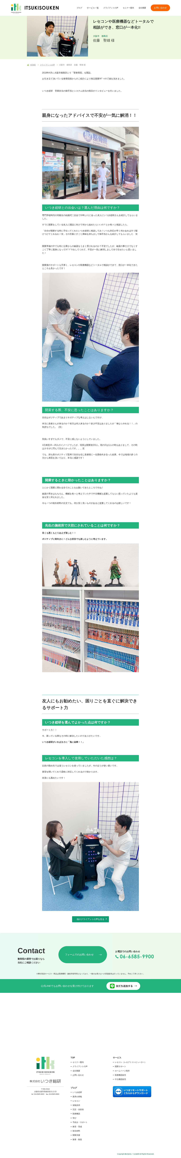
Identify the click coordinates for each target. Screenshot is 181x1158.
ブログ (79, 8)
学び (74, 1118)
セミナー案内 (128, 8)
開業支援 (76, 1135)
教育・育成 (77, 1127)
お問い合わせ (160, 8)
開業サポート (120, 1066)
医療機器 (76, 1114)
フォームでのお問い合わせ (79, 954)
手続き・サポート (80, 1122)
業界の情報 (77, 1097)
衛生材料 (76, 1131)
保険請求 (76, 1105)
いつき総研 (77, 1092)
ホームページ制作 (122, 1071)
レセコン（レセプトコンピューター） (130, 1062)
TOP (73, 1057)
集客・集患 (77, 1139)
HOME (33, 65)
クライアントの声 (110, 8)
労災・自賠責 (78, 1109)
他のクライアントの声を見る (90, 919)
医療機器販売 (120, 1075)
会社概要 (142, 8)
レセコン (76, 1101)
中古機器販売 (120, 1079)
